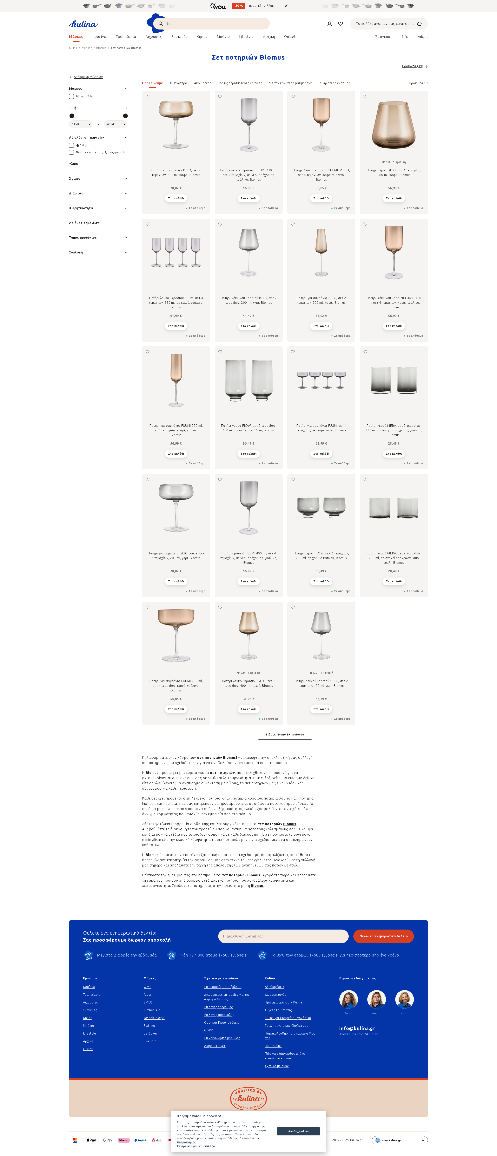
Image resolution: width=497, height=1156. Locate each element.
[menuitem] (76, 37)
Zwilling (149, 1026)
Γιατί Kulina (273, 1046)
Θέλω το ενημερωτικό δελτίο (384, 936)
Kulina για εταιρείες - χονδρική (288, 1018)
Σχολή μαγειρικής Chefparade (287, 1026)
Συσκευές (90, 1010)
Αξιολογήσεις (274, 987)
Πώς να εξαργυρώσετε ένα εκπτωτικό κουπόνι (285, 1056)
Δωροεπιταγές (215, 1046)
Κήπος (87, 1018)
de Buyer (150, 1033)
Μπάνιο (88, 1026)
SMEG (148, 1002)
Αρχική (88, 1041)
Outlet (88, 1049)
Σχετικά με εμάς (277, 1066)
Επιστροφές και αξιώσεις (223, 987)
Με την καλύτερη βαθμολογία (291, 83)
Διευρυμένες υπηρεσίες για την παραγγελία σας (227, 997)
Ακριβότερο (203, 83)
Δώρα (423, 37)
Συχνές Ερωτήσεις (278, 1010)
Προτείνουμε (152, 83)
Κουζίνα (89, 987)
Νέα (405, 37)
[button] (285, 84)
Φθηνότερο (178, 83)
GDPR (208, 1030)
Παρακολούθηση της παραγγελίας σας (290, 1036)
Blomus (229, 757)
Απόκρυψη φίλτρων (88, 77)
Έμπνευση (383, 37)
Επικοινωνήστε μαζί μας (222, 1038)
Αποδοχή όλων (298, 1131)
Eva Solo (150, 1041)
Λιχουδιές (90, 1002)
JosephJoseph (154, 1018)
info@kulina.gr (357, 1028)
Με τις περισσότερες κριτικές (240, 83)
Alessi (148, 994)
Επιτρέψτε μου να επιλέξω (196, 1146)
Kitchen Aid (152, 1010)
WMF (147, 987)
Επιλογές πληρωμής (218, 1007)
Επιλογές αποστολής (219, 1015)
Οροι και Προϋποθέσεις (221, 1022)
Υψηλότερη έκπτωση (335, 83)
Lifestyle (89, 1033)
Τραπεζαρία (92, 994)
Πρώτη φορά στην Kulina (283, 1002)
